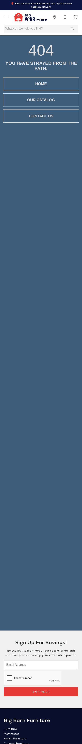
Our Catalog (41, 100)
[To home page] (30, 17)
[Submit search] (72, 28)
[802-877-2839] (65, 17)
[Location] (54, 17)
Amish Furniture (15, 738)
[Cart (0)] (75, 17)
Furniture (10, 729)
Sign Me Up (41, 691)
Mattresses (11, 733)
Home (41, 84)
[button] (6, 17)
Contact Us (41, 116)
